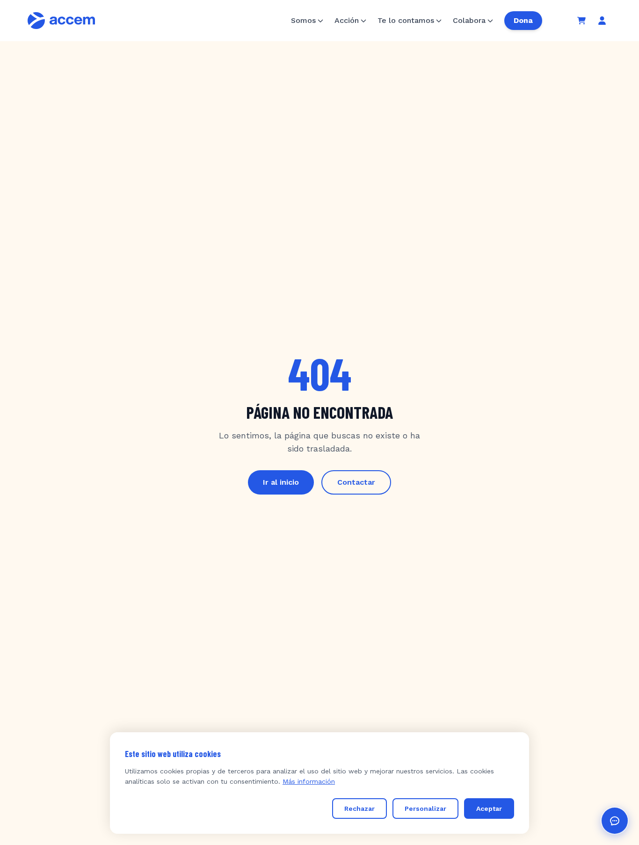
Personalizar (425, 808)
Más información (309, 781)
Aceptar (489, 808)
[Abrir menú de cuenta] (602, 20)
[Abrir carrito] (581, 20)
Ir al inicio (281, 482)
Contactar (356, 482)
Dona (523, 20)
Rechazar (359, 808)
